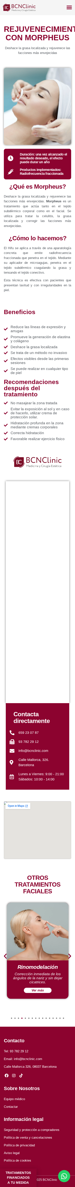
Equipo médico (14, 1099)
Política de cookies (17, 1160)
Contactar (11, 1107)
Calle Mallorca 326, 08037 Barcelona (30, 1066)
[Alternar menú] (69, 7)
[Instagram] (14, 1075)
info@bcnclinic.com (28, 1059)
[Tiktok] (21, 1075)
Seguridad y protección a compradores (31, 1130)
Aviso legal (12, 1153)
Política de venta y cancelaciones (28, 1137)
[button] (5, 955)
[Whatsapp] (64, 1176)
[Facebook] (6, 1075)
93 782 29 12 (19, 1051)
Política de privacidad (19, 1145)
